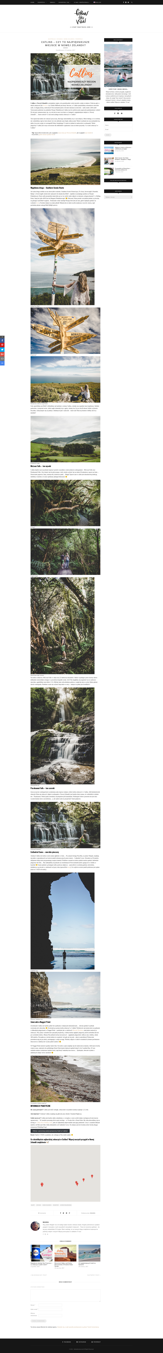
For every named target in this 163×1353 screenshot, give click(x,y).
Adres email (34, 1309)
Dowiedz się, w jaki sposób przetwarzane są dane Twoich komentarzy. (78, 1327)
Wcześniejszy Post (39, 1275)
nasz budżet (88, 133)
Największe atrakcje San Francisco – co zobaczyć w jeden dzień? (41, 1263)
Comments (42, 1213)
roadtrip (56, 1205)
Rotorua (45, 105)
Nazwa (33, 1305)
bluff (33, 1205)
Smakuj (52, 2)
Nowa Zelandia (69, 39)
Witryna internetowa (34, 1314)
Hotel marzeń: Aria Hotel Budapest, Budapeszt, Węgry (123, 158)
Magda (92, 1213)
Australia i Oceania (55, 39)
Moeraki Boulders (77, 1030)
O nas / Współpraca (81, 2)
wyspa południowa (65, 1205)
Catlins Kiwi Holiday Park (44, 1122)
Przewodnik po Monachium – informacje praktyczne (123, 169)
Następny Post (93, 1275)
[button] (42, 1185)
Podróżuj (41, 2)
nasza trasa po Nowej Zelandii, (67, 133)
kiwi (37, 203)
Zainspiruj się (64, 2)
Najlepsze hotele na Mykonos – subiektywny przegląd (123, 148)
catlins (39, 1205)
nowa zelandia (47, 1205)
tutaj (69, 867)
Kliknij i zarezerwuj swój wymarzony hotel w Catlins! (50, 1131)
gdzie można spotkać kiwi (47, 134)
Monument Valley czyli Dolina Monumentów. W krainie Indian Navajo (64, 1264)
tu (47, 1142)
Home (32, 2)
